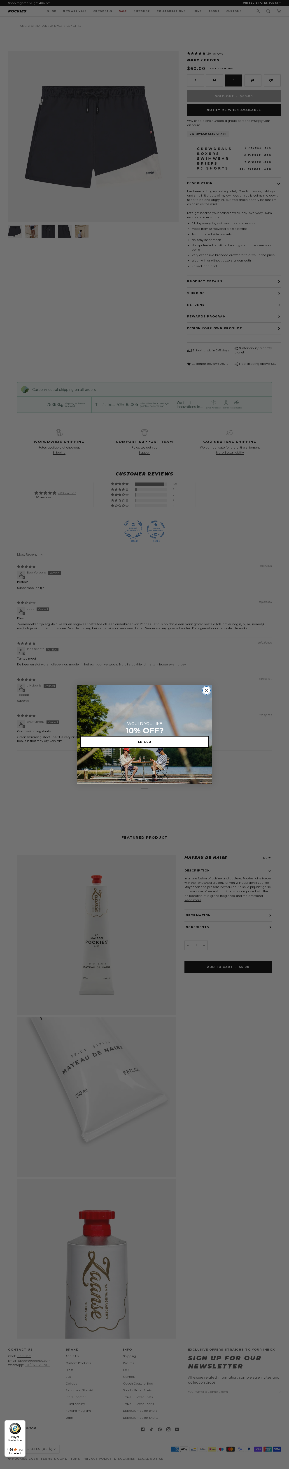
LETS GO (144, 742)
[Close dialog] (206, 690)
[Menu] (23, 1423)
